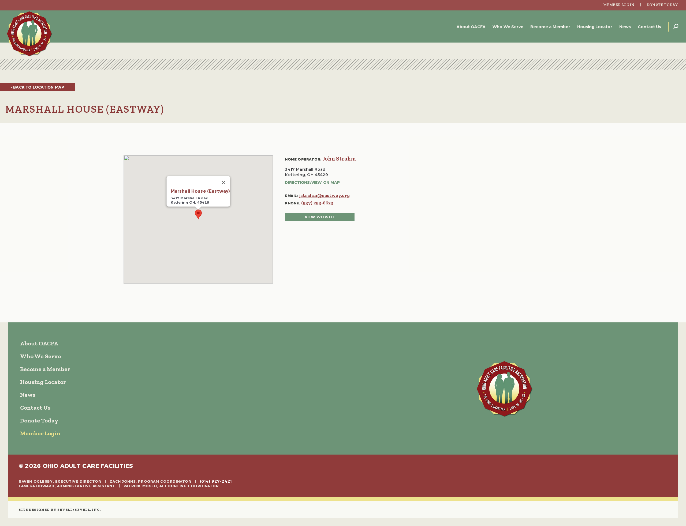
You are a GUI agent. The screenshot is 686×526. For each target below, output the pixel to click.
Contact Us (649, 26)
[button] (198, 214)
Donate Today (662, 5)
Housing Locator (594, 26)
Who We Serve (508, 26)
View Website (320, 217)
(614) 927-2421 (216, 481)
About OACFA (471, 26)
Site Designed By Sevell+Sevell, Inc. (60, 510)
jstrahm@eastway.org (324, 195)
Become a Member (550, 26)
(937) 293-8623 (317, 203)
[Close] (223, 182)
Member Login (619, 5)
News (625, 26)
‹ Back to (37, 87)
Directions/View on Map (312, 182)
